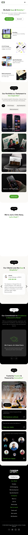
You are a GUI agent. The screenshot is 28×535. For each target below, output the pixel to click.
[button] (24, 2)
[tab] (3, 105)
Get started (9, 19)
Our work (19, 19)
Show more (14, 196)
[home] (3, 2)
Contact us (14, 477)
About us (7, 404)
